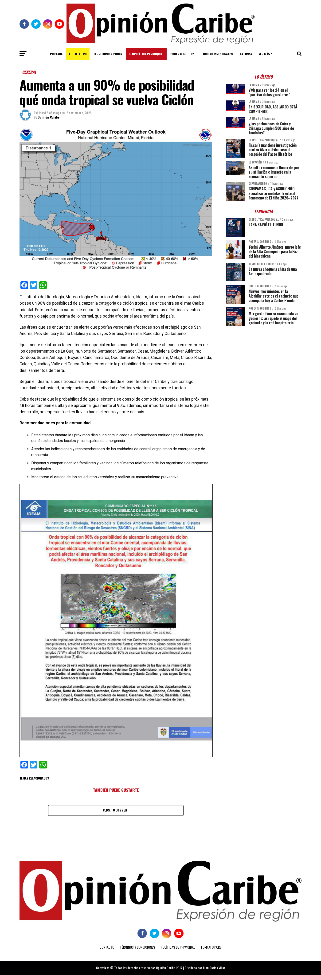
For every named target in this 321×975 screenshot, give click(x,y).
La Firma (246, 53)
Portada (56, 53)
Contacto (107, 947)
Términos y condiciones (137, 947)
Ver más (264, 53)
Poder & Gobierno (183, 53)
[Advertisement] (263, 362)
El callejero (78, 53)
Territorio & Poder (107, 53)
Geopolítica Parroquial (146, 53)
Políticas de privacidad (178, 947)
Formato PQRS (211, 947)
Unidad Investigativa (218, 53)
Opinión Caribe (48, 117)
